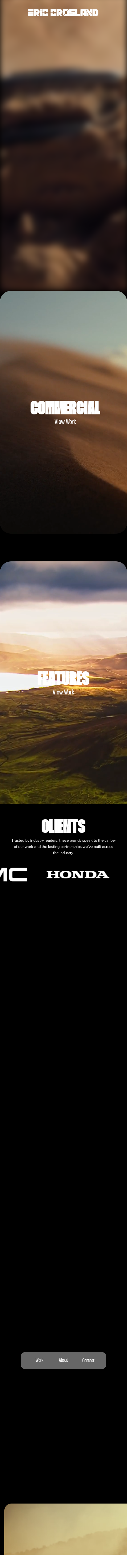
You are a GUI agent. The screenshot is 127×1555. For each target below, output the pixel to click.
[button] (116, 283)
